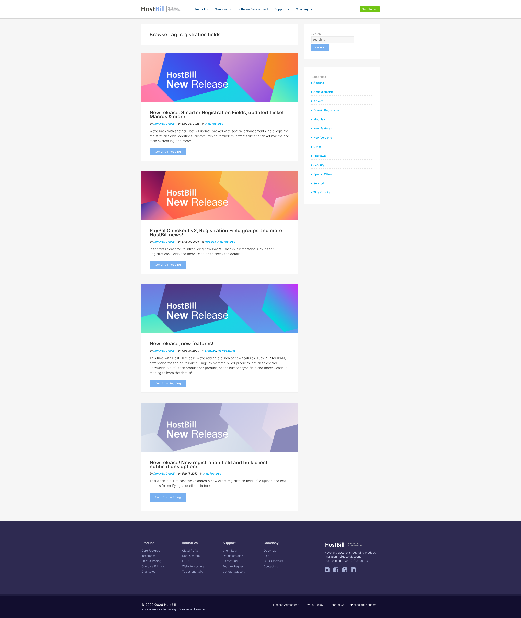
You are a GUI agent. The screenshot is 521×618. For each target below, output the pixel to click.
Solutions (221, 9)
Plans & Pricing (151, 561)
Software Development (253, 9)
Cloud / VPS (190, 550)
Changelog (148, 571)
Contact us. (361, 560)
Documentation (233, 555)
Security (318, 165)
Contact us (271, 566)
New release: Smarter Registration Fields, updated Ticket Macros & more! (217, 114)
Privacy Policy (314, 604)
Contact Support (234, 571)
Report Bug (230, 561)
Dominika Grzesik (164, 123)
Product (199, 9)
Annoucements (323, 91)
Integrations (149, 555)
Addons (318, 82)
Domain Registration (326, 110)
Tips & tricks (321, 192)
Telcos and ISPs (192, 571)
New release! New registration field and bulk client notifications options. (209, 464)
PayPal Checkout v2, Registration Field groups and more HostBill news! (216, 233)
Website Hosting (193, 566)
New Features (214, 123)
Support (280, 9)
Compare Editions (153, 566)
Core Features (150, 550)
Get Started (369, 9)
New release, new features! (181, 343)
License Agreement (286, 604)
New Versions (322, 137)
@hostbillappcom (365, 604)
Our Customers (273, 561)
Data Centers (191, 555)
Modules (210, 241)
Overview (270, 550)
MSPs (186, 561)
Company (302, 9)
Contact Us (336, 604)
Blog (266, 555)
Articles (318, 101)
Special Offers (323, 174)
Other (317, 146)
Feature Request (233, 566)
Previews (319, 155)
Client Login (230, 550)
